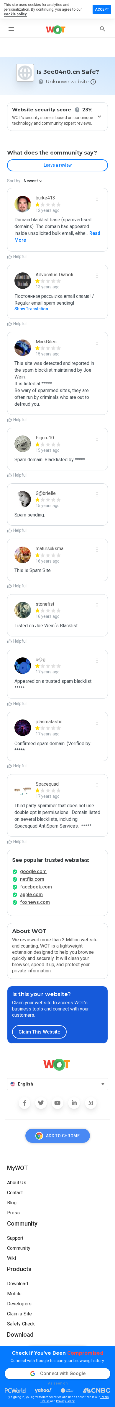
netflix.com (32, 879)
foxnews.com (35, 902)
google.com (33, 871)
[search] (103, 29)
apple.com (31, 894)
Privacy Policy (65, 1401)
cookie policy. (15, 14)
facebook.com (36, 887)
